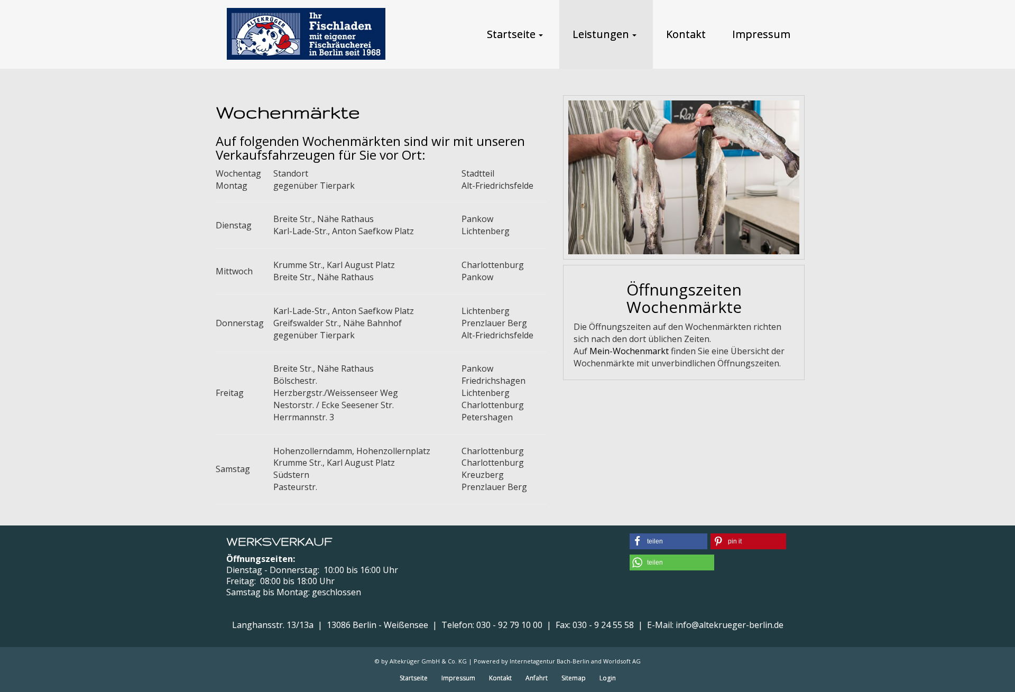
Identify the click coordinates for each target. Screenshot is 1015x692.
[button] (668, 541)
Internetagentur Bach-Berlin (549, 661)
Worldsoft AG (622, 661)
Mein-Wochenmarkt (629, 351)
